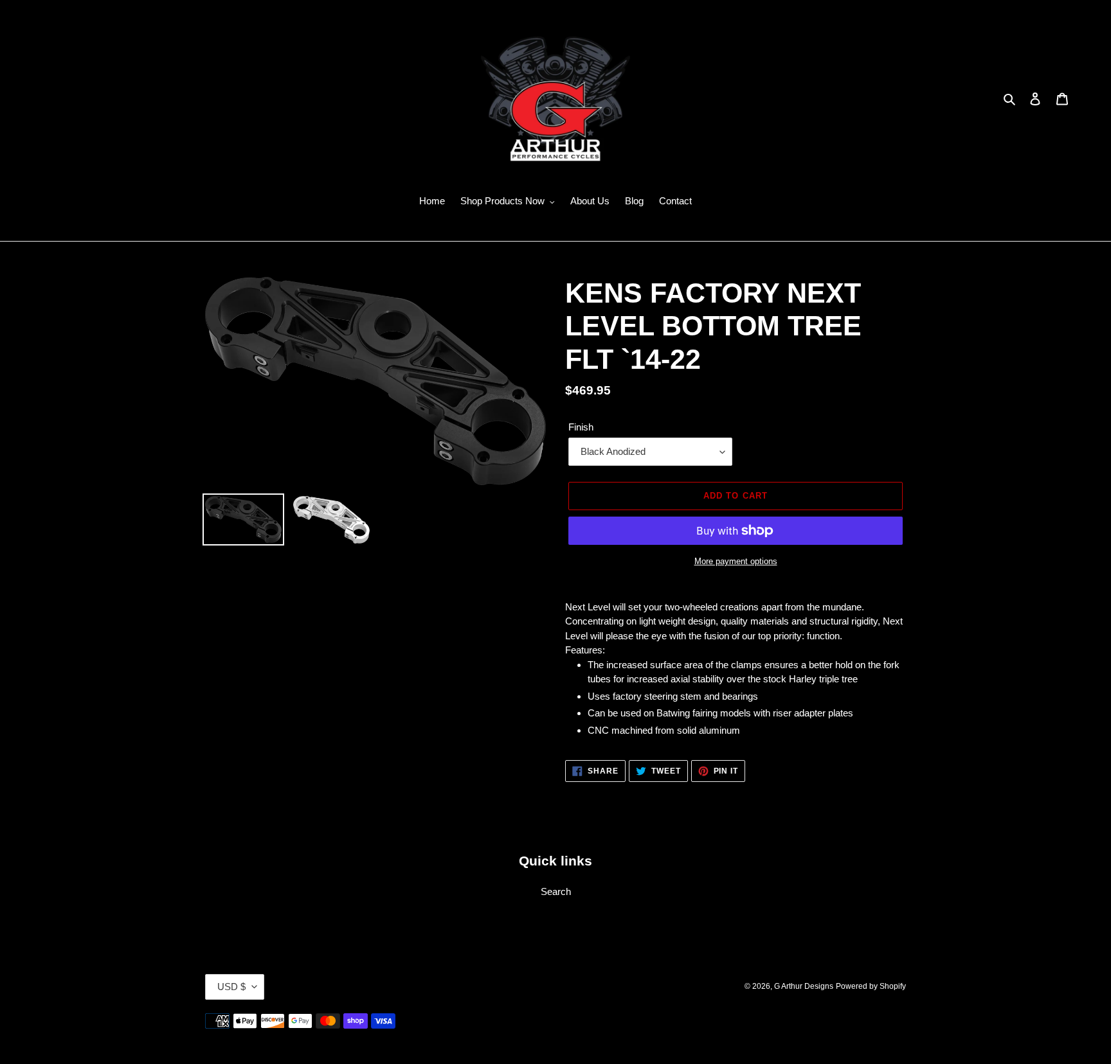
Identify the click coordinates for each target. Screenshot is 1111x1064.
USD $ (231, 986)
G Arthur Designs (803, 986)
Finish (580, 426)
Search (556, 891)
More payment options (735, 561)
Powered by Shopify (871, 986)
